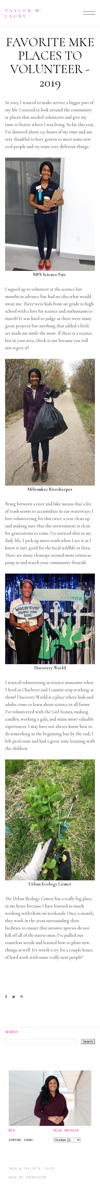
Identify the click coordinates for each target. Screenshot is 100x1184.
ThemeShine (36, 1177)
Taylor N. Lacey (24, 13)
